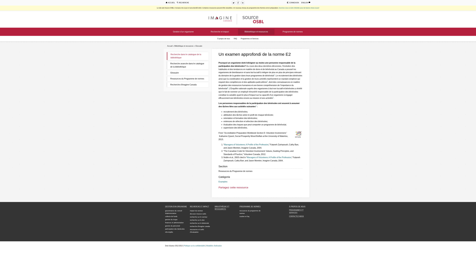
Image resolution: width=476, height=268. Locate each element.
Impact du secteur (196, 211)
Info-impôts (169, 232)
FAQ (235, 39)
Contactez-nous (296, 216)
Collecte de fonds (171, 216)
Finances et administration (174, 223)
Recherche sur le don (197, 220)
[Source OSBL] (252, 19)
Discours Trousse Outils (198, 214)
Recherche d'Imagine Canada (183, 85)
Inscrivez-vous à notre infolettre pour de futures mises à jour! (299, 8)
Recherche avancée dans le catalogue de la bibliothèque (187, 65)
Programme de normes (293, 32)
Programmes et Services (250, 39)
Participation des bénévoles (175, 229)
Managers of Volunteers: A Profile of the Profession (246, 145)
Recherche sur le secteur (198, 217)
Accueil (170, 46)
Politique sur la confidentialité (194, 246)
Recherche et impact (220, 32)
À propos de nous (223, 39)
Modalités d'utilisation (214, 246)
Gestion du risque (171, 219)
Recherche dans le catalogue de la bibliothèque (186, 56)
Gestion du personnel (172, 226)
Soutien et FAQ (244, 216)
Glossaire (198, 46)
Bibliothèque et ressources (256, 32)
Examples (223, 182)
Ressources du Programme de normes (187, 79)
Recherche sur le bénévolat (199, 223)
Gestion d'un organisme (183, 32)
